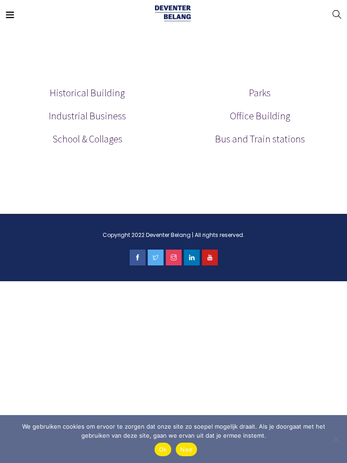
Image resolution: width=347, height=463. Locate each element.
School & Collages (87, 138)
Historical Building (87, 92)
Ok (163, 449)
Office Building (260, 115)
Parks (260, 92)
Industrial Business (87, 115)
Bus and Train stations (260, 138)
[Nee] (335, 439)
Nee (186, 449)
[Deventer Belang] (173, 13)
